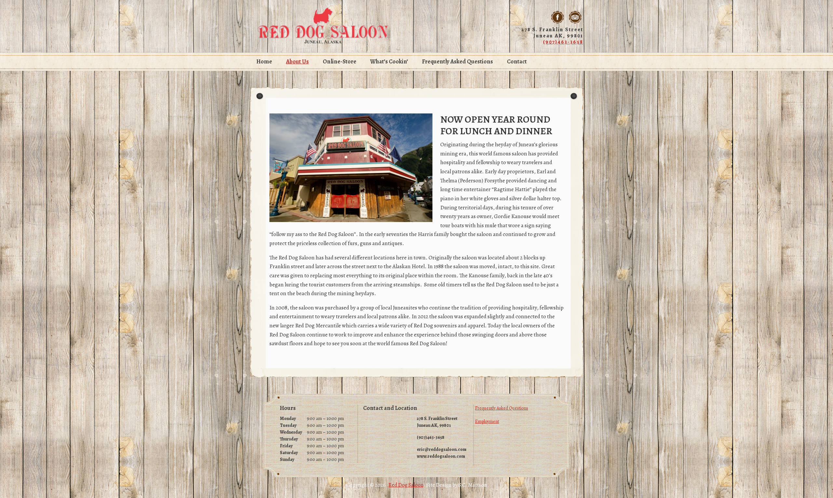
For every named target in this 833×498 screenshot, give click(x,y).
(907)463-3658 (563, 42)
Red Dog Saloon (323, 26)
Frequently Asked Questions (501, 408)
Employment (487, 421)
